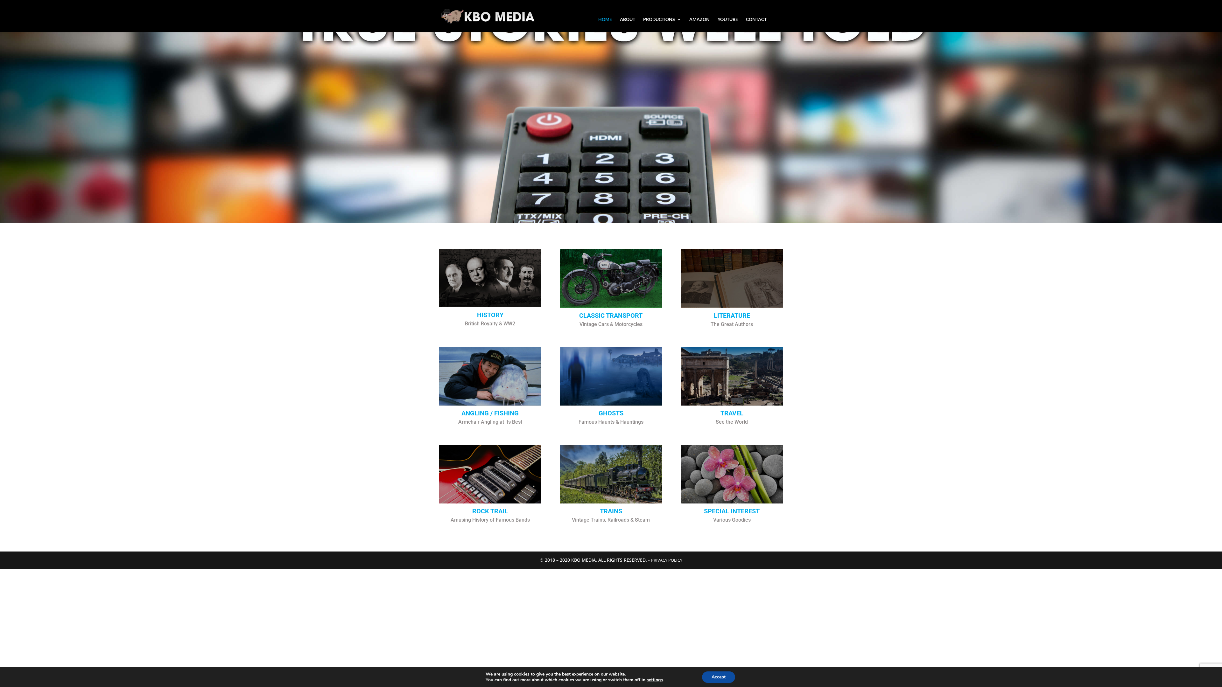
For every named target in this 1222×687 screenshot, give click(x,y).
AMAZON (699, 19)
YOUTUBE (728, 19)
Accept (719, 677)
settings (655, 680)
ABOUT (627, 19)
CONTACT (756, 19)
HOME (605, 19)
